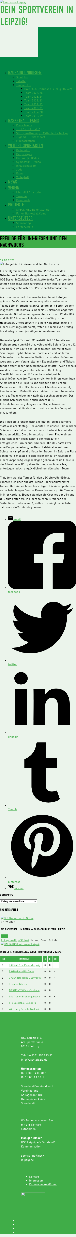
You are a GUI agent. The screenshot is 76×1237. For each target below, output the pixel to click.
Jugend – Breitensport (30, 137)
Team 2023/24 (33, 96)
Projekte (16, 205)
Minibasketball (25, 141)
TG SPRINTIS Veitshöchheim (24, 990)
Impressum (36, 1180)
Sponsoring (23, 223)
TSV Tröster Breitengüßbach (24, 996)
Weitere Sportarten (25, 145)
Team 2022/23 (33, 100)
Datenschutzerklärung (43, 1184)
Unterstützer (20, 218)
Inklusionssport (26, 165)
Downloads (23, 200)
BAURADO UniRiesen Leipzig (24, 965)
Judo (19, 169)
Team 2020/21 (33, 108)
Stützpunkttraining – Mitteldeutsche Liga (42, 133)
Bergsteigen (24, 154)
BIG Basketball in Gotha (21, 971)
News (12, 182)
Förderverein (24, 227)
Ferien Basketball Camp (31, 213)
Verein (13, 187)
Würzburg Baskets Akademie (24, 1009)
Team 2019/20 (33, 112)
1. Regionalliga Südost (15, 940)
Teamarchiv (23, 85)
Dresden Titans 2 (18, 983)
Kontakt (34, 1176)
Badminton (23, 150)
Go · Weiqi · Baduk (27, 158)
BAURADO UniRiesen (25, 72)
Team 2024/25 (33, 93)
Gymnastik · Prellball (29, 162)
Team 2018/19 (33, 116)
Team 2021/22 (33, 104)
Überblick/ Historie (28, 192)
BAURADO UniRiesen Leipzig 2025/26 (48, 89)
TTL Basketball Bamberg (22, 1002)
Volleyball (22, 177)
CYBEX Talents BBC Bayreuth (25, 977)
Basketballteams (23, 120)
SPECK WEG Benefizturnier (33, 209)
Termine (21, 196)
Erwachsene (24, 125)
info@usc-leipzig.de (34, 1059)
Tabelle (21, 81)
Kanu (19, 173)
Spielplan (22, 77)
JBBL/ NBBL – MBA (28, 129)
